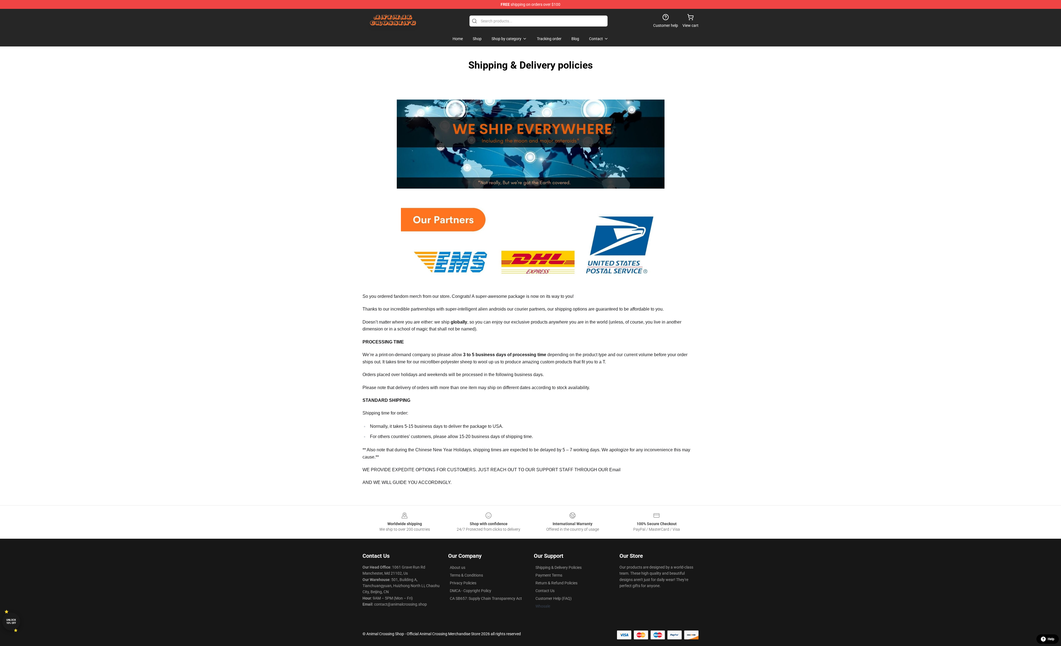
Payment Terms (548, 575)
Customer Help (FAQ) (553, 598)
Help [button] (1051, 639)
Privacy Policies (463, 583)
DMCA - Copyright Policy (470, 590)
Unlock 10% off (11, 621)
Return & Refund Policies (556, 583)
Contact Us (545, 590)
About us (457, 567)
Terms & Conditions (466, 575)
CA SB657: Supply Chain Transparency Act (486, 598)
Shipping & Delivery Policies (558, 567)
